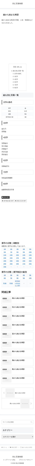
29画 (17, 264)
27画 (24, 264)
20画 (11, 261)
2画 (11, 249)
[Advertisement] (17, 44)
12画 (24, 255)
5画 (30, 249)
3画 (17, 249)
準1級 (4, 283)
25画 (30, 261)
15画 (11, 258)
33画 (5, 266)
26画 (11, 264)
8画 (17, 252)
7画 (11, 252)
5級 (30, 275)
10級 (30, 278)
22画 (17, 255)
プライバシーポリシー (26, 460)
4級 (24, 275)
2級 (11, 275)
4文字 (16, 79)
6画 (5, 252)
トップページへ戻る (9, 460)
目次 (14, 67)
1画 (5, 249)
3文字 (16, 76)
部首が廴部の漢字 (21, 201)
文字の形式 (17, 73)
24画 (24, 261)
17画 (17, 258)
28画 (5, 264)
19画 (5, 261)
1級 (5, 275)
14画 (30, 255)
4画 (24, 249)
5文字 (16, 82)
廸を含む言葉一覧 (18, 71)
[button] (31, 422)
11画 (5, 255)
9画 (24, 252)
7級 (11, 278)
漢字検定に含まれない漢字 (17, 283)
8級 (17, 278)
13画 (11, 255)
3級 (17, 275)
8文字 (16, 87)
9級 (24, 278)
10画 (30, 252)
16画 (5, 258)
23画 (17, 261)
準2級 (11, 283)
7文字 (16, 85)
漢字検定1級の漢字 (9, 201)
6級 (5, 278)
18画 (24, 258)
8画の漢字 (6, 197)
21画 (30, 258)
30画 (30, 264)
